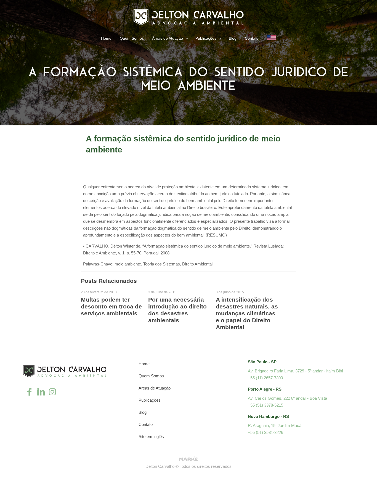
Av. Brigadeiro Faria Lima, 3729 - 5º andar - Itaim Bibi (295, 371)
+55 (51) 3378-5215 (265, 405)
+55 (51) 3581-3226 (265, 432)
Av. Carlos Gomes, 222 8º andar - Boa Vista (287, 398)
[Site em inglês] (271, 39)
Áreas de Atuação (155, 388)
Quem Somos (151, 376)
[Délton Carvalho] (188, 17)
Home (144, 363)
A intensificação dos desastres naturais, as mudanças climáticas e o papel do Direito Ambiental (247, 313)
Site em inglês (151, 436)
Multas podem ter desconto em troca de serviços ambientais (111, 306)
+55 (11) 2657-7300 (265, 377)
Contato (146, 424)
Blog (143, 412)
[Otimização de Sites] (188, 459)
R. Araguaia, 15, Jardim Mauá (274, 425)
